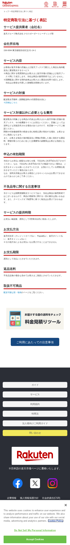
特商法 (35, 413)
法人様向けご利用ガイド (35, 423)
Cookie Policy (55, 520)
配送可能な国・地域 (12, 292)
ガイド (35, 385)
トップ (6, 11)
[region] (35, 522)
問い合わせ (35, 433)
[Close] (66, 505)
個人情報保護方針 (29, 498)
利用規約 (35, 404)
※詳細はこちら (10, 102)
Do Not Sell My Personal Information (35, 530)
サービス (35, 394)
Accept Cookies (35, 539)
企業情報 (11, 498)
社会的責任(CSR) (51, 498)
